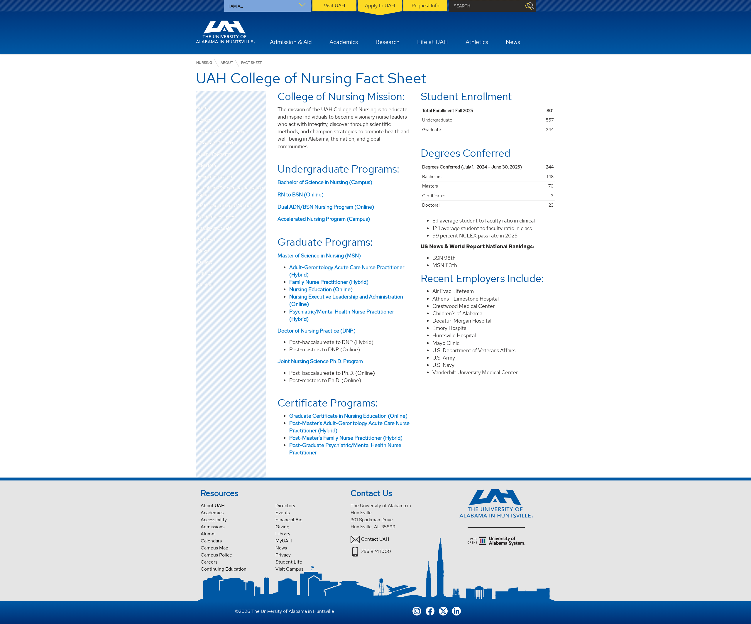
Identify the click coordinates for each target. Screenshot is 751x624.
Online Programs (214, 154)
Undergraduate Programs (223, 131)
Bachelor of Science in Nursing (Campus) (325, 182)
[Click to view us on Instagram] (416, 610)
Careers (209, 562)
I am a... (236, 6)
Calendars (211, 541)
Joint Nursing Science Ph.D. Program (320, 361)
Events (282, 513)
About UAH (213, 505)
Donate (205, 262)
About (204, 120)
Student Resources (216, 217)
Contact (206, 284)
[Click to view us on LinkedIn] (456, 610)
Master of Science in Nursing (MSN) (319, 255)
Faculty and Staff (214, 228)
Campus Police (216, 555)
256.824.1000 (376, 551)
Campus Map (214, 548)
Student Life (288, 562)
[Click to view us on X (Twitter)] (443, 610)
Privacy (283, 555)
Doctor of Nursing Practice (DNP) (317, 330)
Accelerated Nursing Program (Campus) (324, 218)
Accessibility (214, 520)
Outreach (207, 239)
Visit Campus (289, 569)
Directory (285, 505)
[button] (261, 120)
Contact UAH (375, 539)
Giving (282, 527)
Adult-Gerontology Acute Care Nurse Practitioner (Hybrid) (346, 271)
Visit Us (205, 273)
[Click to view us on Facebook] (430, 610)
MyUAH (283, 541)
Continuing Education (223, 569)
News (203, 250)
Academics (212, 513)
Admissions (212, 527)
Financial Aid (288, 520)
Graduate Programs (217, 143)
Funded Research (215, 176)
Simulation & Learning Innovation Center (230, 191)
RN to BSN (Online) (301, 194)
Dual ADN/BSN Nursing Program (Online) (326, 206)
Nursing (203, 107)
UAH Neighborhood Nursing (225, 206)
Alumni (208, 534)
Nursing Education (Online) (321, 289)
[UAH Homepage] (225, 32)
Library (282, 534)
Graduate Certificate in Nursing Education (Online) (348, 415)
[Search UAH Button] (528, 6)
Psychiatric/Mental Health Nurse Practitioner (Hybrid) (341, 315)
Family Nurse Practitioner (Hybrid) (328, 282)
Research (207, 165)
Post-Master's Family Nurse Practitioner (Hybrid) (345, 437)
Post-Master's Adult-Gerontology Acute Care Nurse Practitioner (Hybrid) (349, 427)
